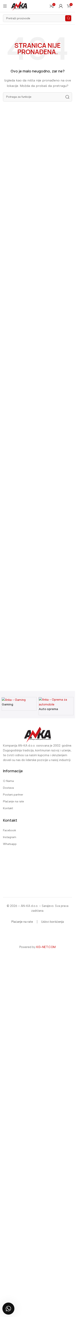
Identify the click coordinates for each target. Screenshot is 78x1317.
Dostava (8, 788)
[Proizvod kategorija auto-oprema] (38, 706)
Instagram (9, 837)
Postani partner (13, 794)
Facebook (9, 830)
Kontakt (8, 808)
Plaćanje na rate (13, 801)
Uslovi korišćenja (52, 922)
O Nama (8, 781)
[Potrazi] (68, 18)
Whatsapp (10, 844)
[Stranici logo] (19, 6)
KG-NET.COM (46, 947)
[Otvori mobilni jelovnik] (5, 6)
